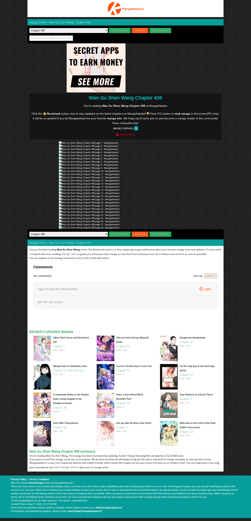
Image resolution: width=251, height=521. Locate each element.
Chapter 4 (122, 427)
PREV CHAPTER (120, 30)
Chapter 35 (123, 370)
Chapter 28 (186, 431)
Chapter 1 (59, 346)
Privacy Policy (19, 479)
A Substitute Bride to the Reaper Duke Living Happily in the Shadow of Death (71, 399)
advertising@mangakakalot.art (84, 511)
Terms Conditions (39, 479)
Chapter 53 (123, 346)
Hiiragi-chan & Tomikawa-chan (70, 366)
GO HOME (140, 30)
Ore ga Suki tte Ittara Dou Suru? (134, 423)
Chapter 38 (60, 407)
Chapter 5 (186, 399)
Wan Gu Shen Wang (61, 243)
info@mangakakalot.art (109, 507)
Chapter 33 (60, 427)
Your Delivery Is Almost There (196, 394)
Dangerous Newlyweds (192, 337)
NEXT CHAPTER (160, 30)
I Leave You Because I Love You (134, 366)
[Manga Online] (125, 8)
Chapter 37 (123, 403)
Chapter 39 (186, 342)
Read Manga (36, 483)
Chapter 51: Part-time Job (68, 370)
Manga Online (37, 243)
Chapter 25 (186, 375)
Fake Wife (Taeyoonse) (65, 423)
